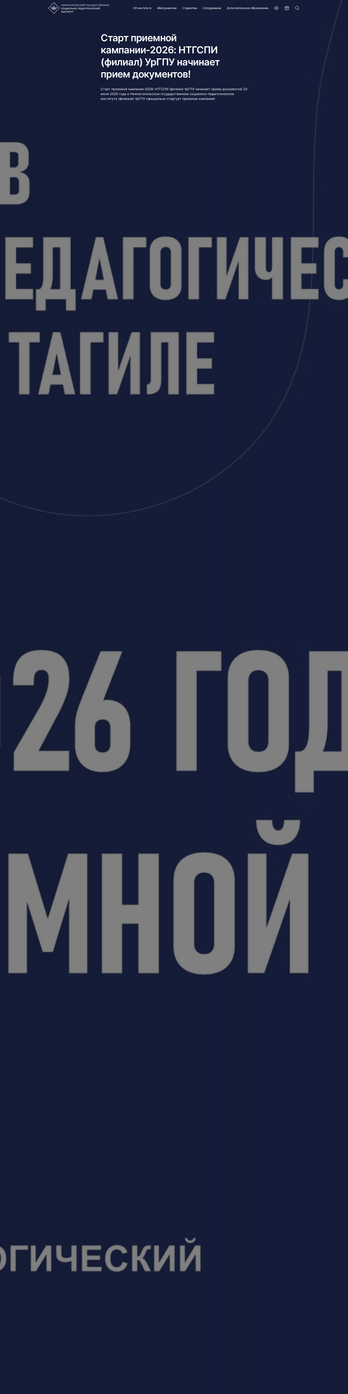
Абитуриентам (167, 8)
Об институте (142, 8)
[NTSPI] (78, 8)
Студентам (189, 8)
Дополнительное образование (247, 8)
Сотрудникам (212, 8)
